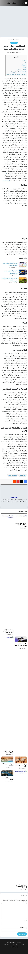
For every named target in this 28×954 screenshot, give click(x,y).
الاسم (25, 920)
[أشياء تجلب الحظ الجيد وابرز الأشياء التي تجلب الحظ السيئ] (21, 518)
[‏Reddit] (14, 481)
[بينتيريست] (18, 481)
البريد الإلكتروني (23, 927)
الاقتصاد (24, 65)
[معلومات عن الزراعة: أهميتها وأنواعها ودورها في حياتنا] (23, 280)
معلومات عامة (11, 39)
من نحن (13, 944)
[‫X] (21, 481)
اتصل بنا (22, 944)
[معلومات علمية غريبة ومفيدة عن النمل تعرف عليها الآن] (21, 639)
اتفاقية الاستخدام (14, 947)
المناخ (24, 67)
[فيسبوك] (25, 481)
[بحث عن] (20, 3)
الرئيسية (17, 39)
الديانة (24, 63)
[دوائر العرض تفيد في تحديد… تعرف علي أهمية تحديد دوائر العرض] (7, 571)
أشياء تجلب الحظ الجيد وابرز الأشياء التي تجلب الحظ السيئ (21, 525)
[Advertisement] (14, 21)
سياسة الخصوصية (7, 944)
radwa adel (18, 52)
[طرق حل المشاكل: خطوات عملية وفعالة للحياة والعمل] (23, 264)
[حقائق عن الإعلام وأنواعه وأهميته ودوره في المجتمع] (23, 272)
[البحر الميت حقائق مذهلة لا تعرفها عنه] (7, 759)
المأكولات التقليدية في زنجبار (18, 72)
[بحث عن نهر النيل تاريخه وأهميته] (7, 773)
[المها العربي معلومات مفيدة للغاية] (21, 760)
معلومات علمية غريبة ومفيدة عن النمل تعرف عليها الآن (21, 645)
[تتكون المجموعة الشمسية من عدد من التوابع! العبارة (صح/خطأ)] (21, 826)
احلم (6, 173)
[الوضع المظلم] (18, 3)
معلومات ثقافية (12, 475)
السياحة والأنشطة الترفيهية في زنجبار (16, 74)
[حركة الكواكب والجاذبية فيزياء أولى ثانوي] (7, 693)
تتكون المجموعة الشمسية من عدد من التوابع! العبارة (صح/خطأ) (21, 886)
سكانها (24, 60)
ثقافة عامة (22, 475)
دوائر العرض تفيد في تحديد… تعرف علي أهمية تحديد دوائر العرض (8, 631)
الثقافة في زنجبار (21, 69)
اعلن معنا (18, 944)
